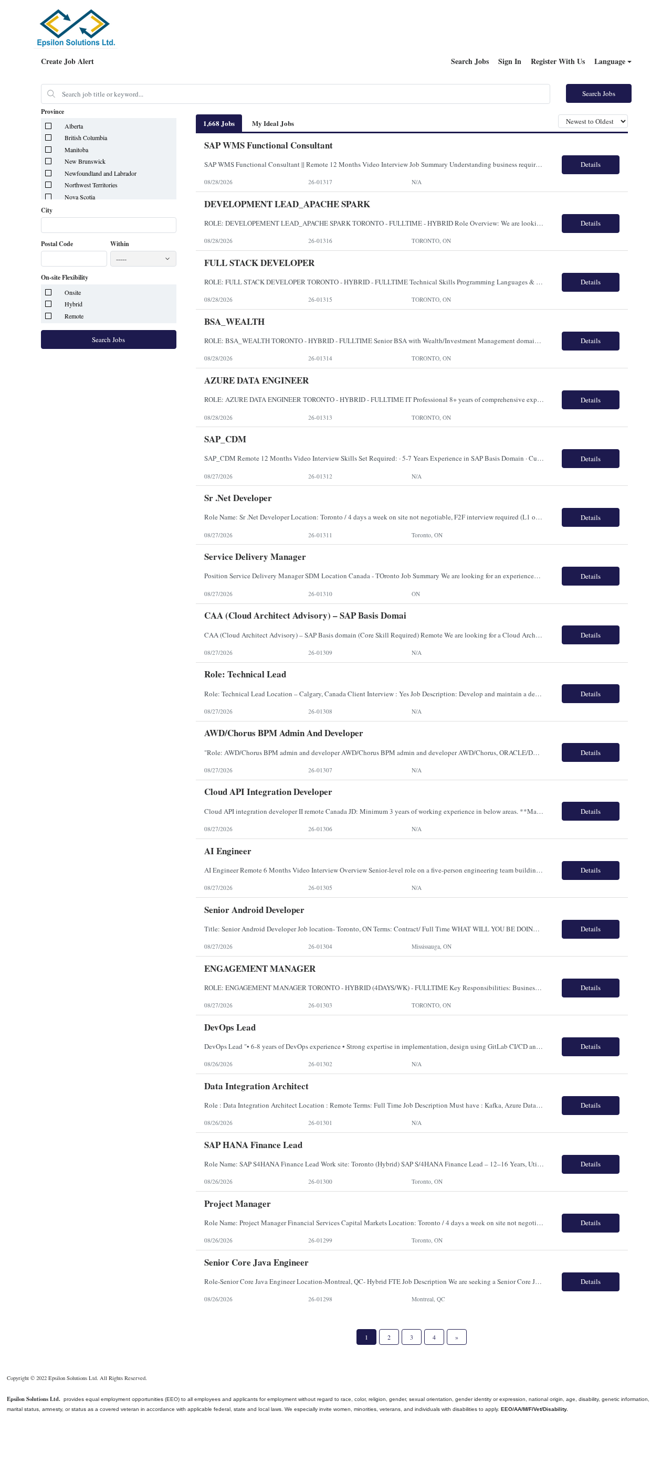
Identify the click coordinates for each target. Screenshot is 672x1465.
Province (52, 112)
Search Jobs (470, 61)
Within (119, 244)
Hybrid (73, 304)
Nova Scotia (80, 197)
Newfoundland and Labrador (100, 173)
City (46, 210)
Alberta (74, 126)
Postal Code (57, 244)
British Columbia (86, 137)
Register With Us (558, 61)
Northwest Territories (91, 185)
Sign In (509, 61)
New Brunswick (85, 161)
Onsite (73, 292)
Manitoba (76, 149)
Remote (74, 316)
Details (591, 164)
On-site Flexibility (64, 277)
